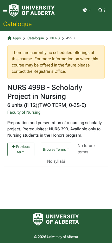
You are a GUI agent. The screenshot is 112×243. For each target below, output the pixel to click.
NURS (55, 38)
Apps (17, 38)
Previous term (22, 149)
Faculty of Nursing (24, 112)
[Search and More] (101, 10)
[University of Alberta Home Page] (32, 10)
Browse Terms (54, 149)
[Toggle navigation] (5, 10)
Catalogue (17, 23)
